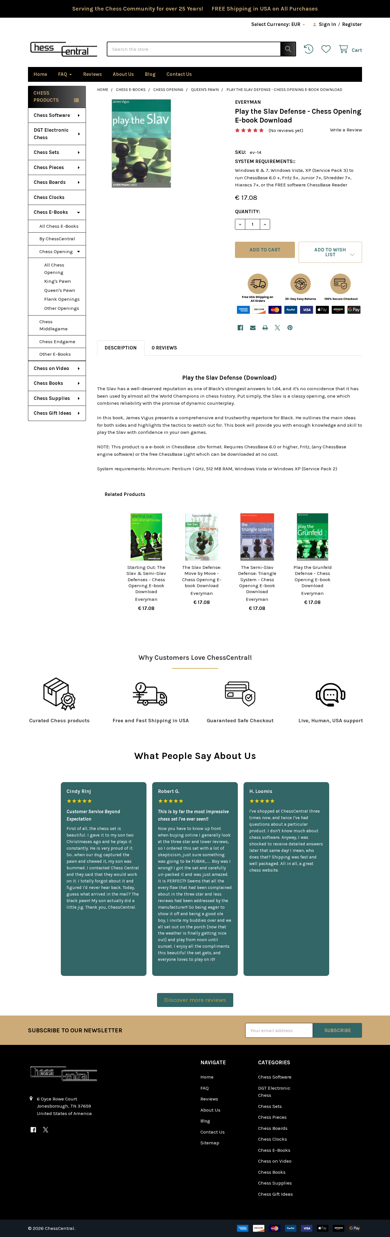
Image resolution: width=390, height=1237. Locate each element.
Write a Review (346, 130)
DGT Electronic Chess (51, 133)
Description (120, 348)
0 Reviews (164, 348)
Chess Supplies (52, 398)
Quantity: (247, 211)
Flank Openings (62, 299)
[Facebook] (240, 327)
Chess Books (48, 383)
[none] (141, 143)
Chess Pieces (49, 167)
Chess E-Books (51, 212)
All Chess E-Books (59, 226)
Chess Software (52, 115)
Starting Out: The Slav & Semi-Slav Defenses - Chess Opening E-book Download (146, 579)
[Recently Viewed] (310, 49)
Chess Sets (46, 152)
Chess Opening (56, 251)
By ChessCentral (57, 238)
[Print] (265, 327)
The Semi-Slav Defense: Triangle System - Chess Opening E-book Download (257, 579)
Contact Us (179, 74)
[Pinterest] (290, 327)
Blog (150, 74)
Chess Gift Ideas (52, 413)
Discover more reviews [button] (195, 999)
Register (352, 24)
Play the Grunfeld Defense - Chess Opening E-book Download (312, 576)
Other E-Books (55, 354)
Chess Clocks (49, 197)
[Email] (253, 327)
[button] (330, 252)
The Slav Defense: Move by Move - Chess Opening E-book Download (202, 576)
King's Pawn (57, 281)
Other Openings (61, 308)
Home (40, 74)
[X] (277, 327)
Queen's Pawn (59, 290)
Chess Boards (50, 182)
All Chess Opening (54, 268)
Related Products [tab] (124, 494)
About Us (123, 74)
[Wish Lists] (327, 49)
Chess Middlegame (53, 325)
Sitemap (209, 1143)
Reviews (92, 74)
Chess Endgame (57, 341)
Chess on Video (51, 368)
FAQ (62, 74)
